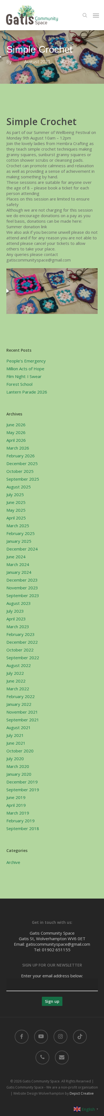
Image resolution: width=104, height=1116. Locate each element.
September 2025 (22, 479)
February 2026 (20, 455)
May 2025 (16, 510)
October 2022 (20, 650)
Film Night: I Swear (24, 376)
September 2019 (22, 789)
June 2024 (16, 556)
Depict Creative (82, 1093)
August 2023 (18, 603)
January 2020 (18, 774)
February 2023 (20, 634)
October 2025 (20, 471)
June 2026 (16, 424)
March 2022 (17, 688)
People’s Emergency (26, 361)
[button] (96, 15)
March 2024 (17, 564)
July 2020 (15, 758)
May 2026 (16, 432)
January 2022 (18, 704)
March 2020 (17, 766)
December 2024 (22, 549)
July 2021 (15, 735)
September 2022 (22, 657)
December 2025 (22, 463)
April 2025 (16, 518)
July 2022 (15, 673)
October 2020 (20, 751)
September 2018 (22, 828)
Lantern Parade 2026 (26, 392)
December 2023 (22, 580)
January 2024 (18, 572)
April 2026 (16, 440)
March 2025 (17, 525)
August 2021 (18, 727)
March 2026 (17, 448)
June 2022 (16, 681)
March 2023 (17, 626)
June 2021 (16, 743)
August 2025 (18, 486)
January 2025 (18, 541)
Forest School (19, 384)
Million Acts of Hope (25, 368)
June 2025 (16, 502)
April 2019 (16, 805)
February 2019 (20, 820)
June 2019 (16, 797)
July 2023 (15, 611)
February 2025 (20, 533)
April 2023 (16, 619)
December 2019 (22, 782)
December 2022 (22, 642)
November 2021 (22, 712)
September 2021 (22, 719)
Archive (69, 62)
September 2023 (22, 595)
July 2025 (15, 494)
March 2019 (17, 813)
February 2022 (20, 696)
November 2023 (22, 587)
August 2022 (18, 665)
